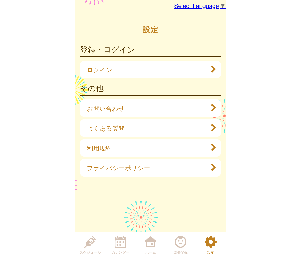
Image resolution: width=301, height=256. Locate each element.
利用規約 (99, 148)
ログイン (99, 69)
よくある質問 (106, 128)
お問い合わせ (106, 108)
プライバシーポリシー (118, 167)
